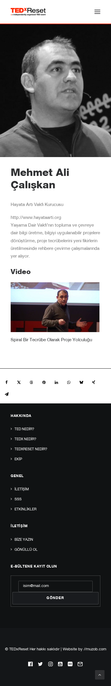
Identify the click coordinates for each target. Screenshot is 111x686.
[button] (97, 12)
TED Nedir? (24, 429)
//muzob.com (95, 650)
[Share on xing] (93, 382)
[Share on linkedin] (56, 382)
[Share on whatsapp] (69, 382)
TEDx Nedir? (25, 439)
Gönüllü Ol (26, 550)
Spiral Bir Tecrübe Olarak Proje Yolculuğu (51, 340)
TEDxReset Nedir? (31, 449)
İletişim (22, 489)
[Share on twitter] (19, 382)
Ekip (18, 459)
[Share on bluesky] (81, 382)
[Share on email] (6, 394)
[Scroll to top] (99, 675)
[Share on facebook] (6, 382)
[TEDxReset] (28, 12)
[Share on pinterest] (44, 382)
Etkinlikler (25, 509)
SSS (18, 499)
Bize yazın (24, 540)
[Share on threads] (31, 382)
